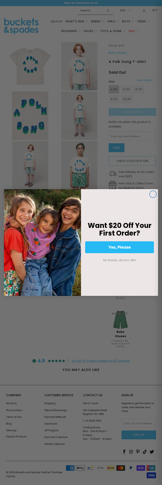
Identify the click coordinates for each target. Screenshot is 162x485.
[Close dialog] (153, 194)
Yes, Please (119, 247)
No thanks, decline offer (119, 260)
